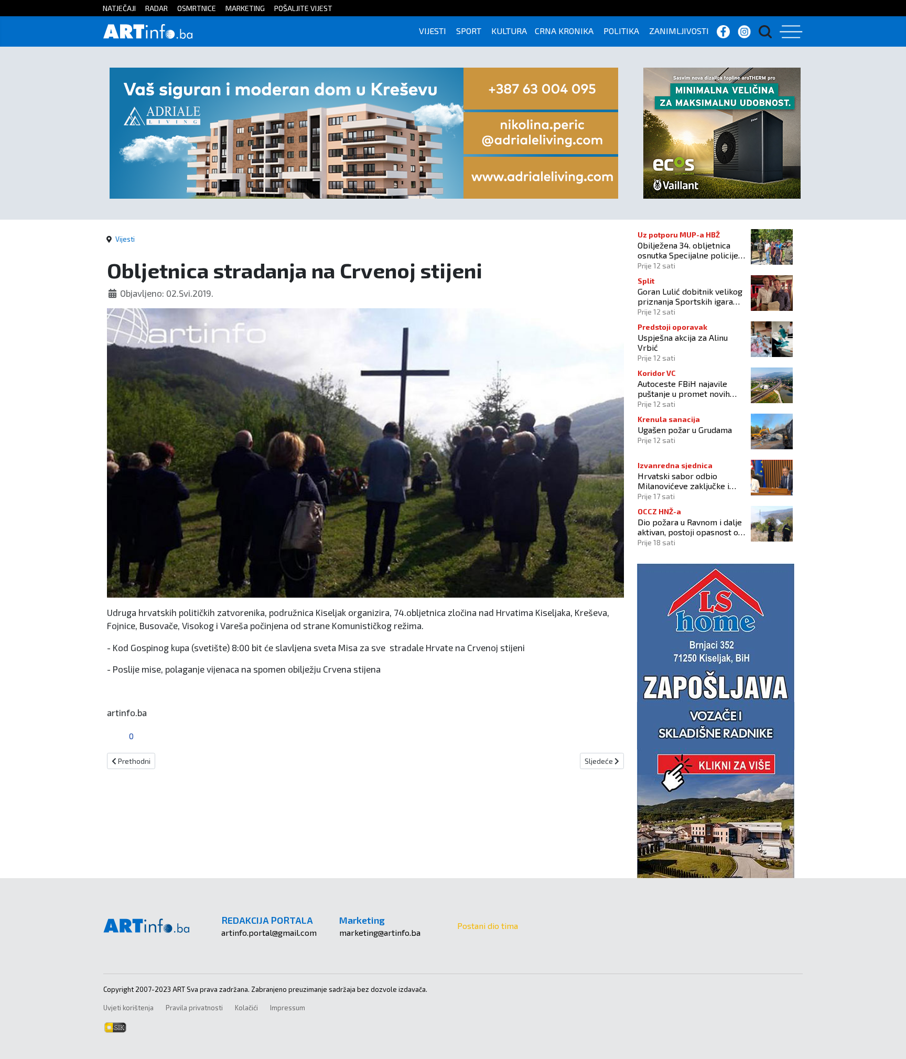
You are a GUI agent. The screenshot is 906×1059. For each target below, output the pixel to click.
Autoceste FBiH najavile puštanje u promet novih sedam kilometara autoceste (691, 388)
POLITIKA (621, 31)
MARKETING (245, 8)
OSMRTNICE (196, 8)
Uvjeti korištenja (128, 1007)
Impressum (287, 1007)
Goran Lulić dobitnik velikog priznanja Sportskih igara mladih (690, 296)
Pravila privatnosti (194, 1007)
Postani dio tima (487, 926)
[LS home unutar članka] (715, 720)
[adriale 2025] (364, 132)
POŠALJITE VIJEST (303, 8)
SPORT (468, 31)
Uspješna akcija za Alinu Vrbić (683, 342)
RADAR (156, 8)
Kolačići (246, 1007)
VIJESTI (432, 31)
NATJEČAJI (119, 8)
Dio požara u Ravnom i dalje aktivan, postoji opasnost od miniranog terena (690, 527)
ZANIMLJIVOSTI (679, 31)
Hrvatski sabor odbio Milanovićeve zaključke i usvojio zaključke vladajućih (689, 481)
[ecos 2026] (722, 132)
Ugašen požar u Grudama (685, 430)
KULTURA (509, 31)
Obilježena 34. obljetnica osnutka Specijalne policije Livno (688, 250)
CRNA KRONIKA (564, 31)
